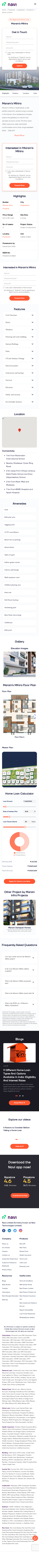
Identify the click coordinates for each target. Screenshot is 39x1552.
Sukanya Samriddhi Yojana (15, 1488)
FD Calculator (15, 1347)
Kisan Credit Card (9, 1464)
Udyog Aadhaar (7, 1518)
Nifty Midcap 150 (24, 1403)
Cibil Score (12, 1453)
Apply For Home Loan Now (19, 881)
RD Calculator (26, 1347)
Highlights (5, 93)
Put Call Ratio (29, 1392)
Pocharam (6, 237)
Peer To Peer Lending (18, 1378)
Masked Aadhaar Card (24, 1516)
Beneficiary (21, 1457)
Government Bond (26, 1502)
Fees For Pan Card (29, 1535)
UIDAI (11, 1507)
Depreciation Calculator (10, 1366)
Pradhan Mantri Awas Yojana (20, 1410)
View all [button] (18, 1146)
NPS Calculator (15, 1342)
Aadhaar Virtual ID (9, 1516)
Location (26, 93)
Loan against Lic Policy (10, 1375)
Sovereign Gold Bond (16, 1392)
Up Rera (30, 1422)
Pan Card (25, 1528)
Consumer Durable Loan (24, 1373)
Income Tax (15, 1469)
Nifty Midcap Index (18, 1401)
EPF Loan (11, 1382)
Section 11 (5, 1479)
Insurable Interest (13, 1434)
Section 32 (30, 1479)
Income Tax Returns (13, 1472)
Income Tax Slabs (27, 1472)
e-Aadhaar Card (28, 1523)
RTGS (11, 1460)
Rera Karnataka (20, 1422)
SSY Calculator (27, 1340)
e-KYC (13, 1455)
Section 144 (22, 1479)
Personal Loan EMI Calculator (21, 1335)
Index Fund (6, 1394)
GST (21, 1469)
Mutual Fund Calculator (10, 1345)
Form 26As (17, 1476)
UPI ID (26, 1460)
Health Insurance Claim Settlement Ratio (16, 1446)
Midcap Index (6, 1401)
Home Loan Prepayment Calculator (22, 1363)
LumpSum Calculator (9, 1349)
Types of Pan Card (13, 1541)
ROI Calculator (27, 1361)
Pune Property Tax (8, 1422)
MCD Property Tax (15, 1420)
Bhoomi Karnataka (16, 1415)
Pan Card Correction (16, 1530)
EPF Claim (31, 1493)
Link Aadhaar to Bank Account (24, 1521)
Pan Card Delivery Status (10, 1537)
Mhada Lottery (28, 1415)
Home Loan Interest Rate (19, 1408)
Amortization (21, 1418)
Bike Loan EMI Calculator (22, 1352)
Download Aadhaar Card (10, 1509)
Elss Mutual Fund (27, 1396)
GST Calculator (23, 1349)
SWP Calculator (27, 1342)
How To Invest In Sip (17, 1394)
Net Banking (6, 1455)
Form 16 (5, 1474)
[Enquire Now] (19, 66)
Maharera (5, 1415)
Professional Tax (27, 1476)
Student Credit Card (9, 1457)
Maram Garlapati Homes (19, 927)
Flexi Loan (28, 1370)
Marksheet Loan (21, 1382)
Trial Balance (18, 1460)
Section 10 (13, 1479)
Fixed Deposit (21, 1493)
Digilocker (28, 1507)
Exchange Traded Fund (10, 1399)
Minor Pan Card (17, 1535)
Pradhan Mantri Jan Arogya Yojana (14, 1432)
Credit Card (30, 1453)
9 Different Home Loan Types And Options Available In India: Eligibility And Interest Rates (19, 1075)
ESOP (4, 1495)
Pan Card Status (15, 1528)
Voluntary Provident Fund (10, 1502)
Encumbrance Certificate (10, 1413)
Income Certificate (22, 1474)
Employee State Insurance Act (23, 1443)
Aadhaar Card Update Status (23, 1518)
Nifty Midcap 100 (11, 1403)
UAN (19, 1486)
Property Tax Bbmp (26, 1413)
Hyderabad (24, 205)
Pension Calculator (26, 1345)
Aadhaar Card (19, 1507)
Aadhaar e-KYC (7, 1521)
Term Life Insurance (14, 1429)
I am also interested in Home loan (18, 53)
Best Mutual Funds (13, 1396)
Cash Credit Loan (8, 1380)
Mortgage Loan (27, 1420)
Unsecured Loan (18, 1370)
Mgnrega (14, 1486)
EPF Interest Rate (13, 1495)
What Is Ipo (16, 1389)
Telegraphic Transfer (24, 1455)
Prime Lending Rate (18, 1385)
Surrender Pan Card (19, 1539)
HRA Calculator (30, 1356)
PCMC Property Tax (9, 1418)
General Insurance (28, 1429)
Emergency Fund (21, 1380)
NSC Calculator (7, 1359)
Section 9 (12, 1474)
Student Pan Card (12, 1544)
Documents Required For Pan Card (18, 1532)
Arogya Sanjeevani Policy (23, 1441)
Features (15, 93)
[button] (34, 665)
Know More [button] (18, 1103)
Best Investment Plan (19, 1497)
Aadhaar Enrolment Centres (11, 1523)
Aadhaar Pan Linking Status (23, 1511)
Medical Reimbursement (21, 1439)
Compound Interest (15, 1462)
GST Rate (5, 1481)
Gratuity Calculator (17, 1356)
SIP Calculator (15, 1340)
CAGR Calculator (20, 1359)
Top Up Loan (31, 1378)
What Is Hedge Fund (26, 1399)
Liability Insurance (23, 1448)
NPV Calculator (15, 1361)
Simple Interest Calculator (11, 1354)
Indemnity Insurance (9, 1448)
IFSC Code (21, 1453)
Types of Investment (26, 1500)
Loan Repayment (24, 1375)
